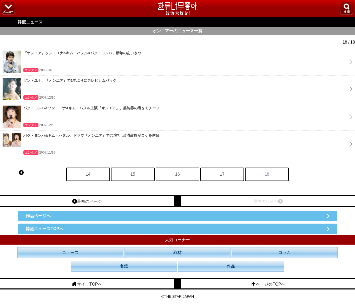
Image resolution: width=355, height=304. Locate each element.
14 (88, 174)
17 (222, 174)
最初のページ (89, 201)
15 (132, 174)
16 (177, 174)
